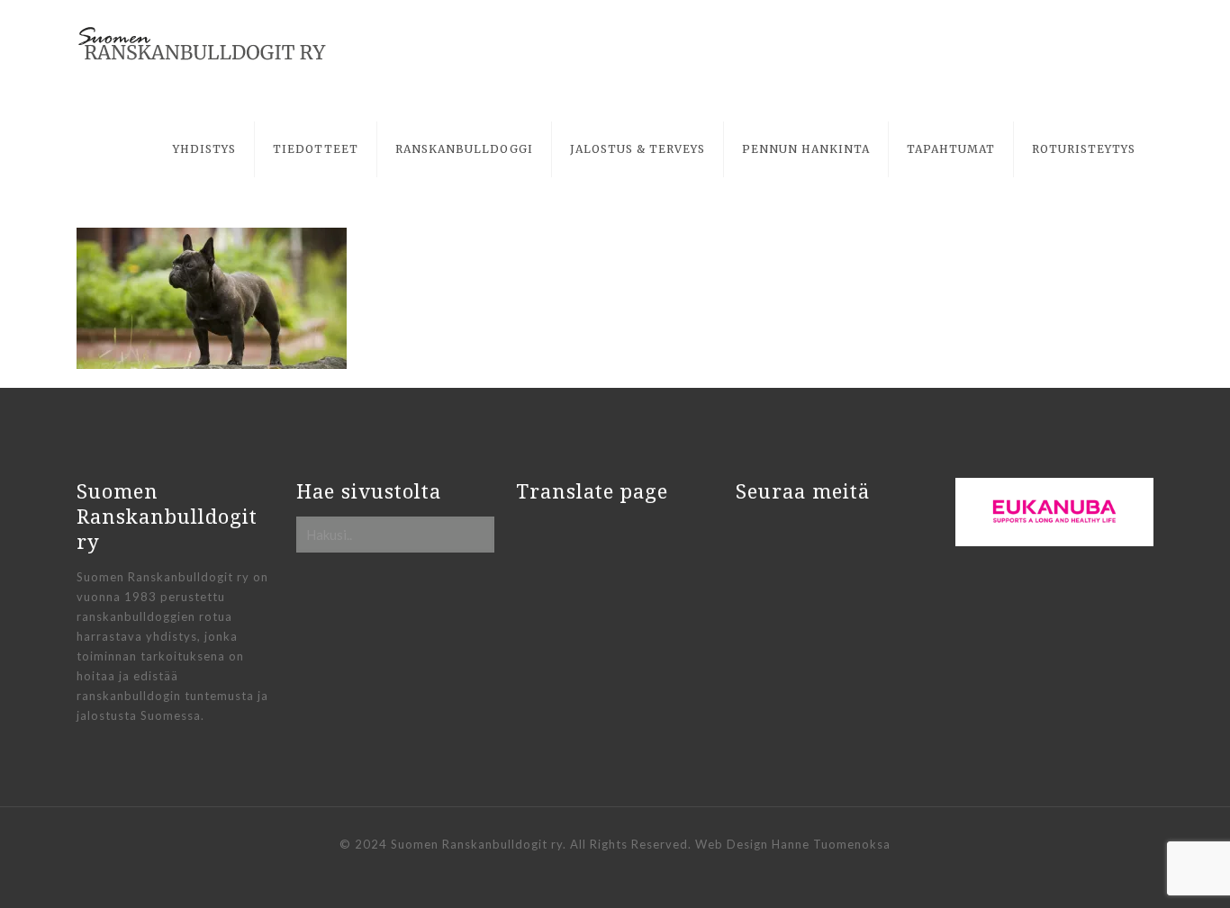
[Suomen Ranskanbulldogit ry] (203, 44)
